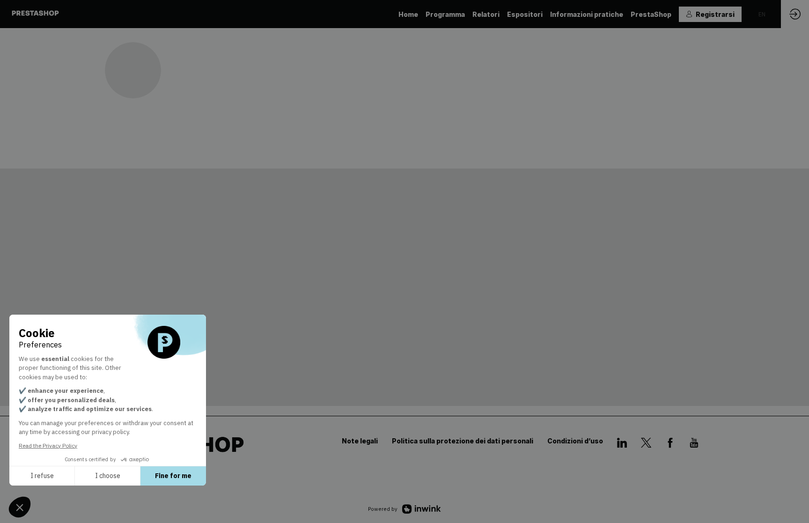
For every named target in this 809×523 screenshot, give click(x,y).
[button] (710, 14)
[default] (486, 14)
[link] (408, 14)
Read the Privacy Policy (48, 445)
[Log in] (795, 14)
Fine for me (173, 475)
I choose (107, 475)
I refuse (42, 475)
